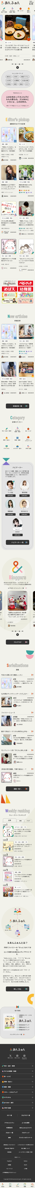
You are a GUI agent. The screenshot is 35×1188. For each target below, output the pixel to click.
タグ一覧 (9, 1115)
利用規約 (9, 1152)
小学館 (25, 1168)
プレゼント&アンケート (25, 1137)
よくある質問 (25, 1123)
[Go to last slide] (13, 64)
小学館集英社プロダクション (9, 1172)
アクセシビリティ (9, 1123)
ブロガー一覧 (9, 1133)
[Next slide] (22, 64)
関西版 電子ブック (24, 1027)
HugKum (9, 1161)
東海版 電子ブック (24, 1030)
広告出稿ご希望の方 (9, 1148)
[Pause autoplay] (17, 67)
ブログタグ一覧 (25, 1115)
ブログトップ (25, 1133)
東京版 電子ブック (24, 1025)
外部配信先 (9, 1128)
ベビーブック (9, 1168)
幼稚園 (9, 1165)
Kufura (25, 1161)
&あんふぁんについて (26, 1128)
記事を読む (10, 495)
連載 (9, 1137)
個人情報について (25, 1148)
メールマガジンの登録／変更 (25, 1152)
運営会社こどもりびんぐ (9, 1144)
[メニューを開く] (32, 1185)
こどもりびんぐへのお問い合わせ (26, 1144)
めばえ (25, 1165)
